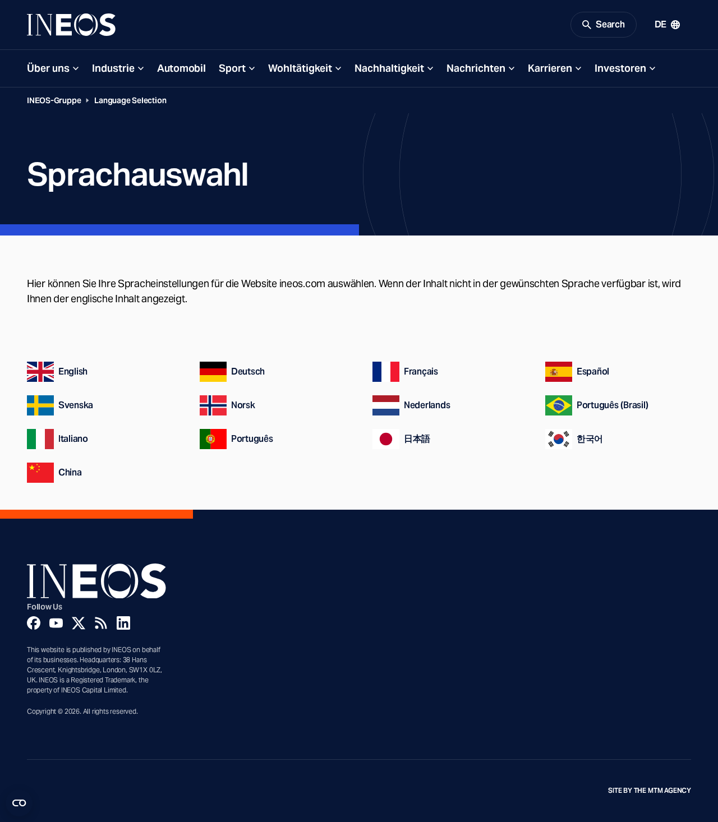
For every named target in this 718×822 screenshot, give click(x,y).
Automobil (181, 68)
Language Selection (130, 100)
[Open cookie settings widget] (19, 802)
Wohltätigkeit (300, 68)
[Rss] (101, 623)
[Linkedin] (123, 623)
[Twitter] (78, 623)
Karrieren (550, 68)
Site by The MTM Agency (649, 791)
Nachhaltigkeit (389, 68)
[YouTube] (56, 623)
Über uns (48, 68)
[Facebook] (33, 623)
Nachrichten (476, 68)
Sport (232, 68)
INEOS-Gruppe (54, 100)
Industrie (113, 68)
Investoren (620, 68)
